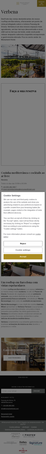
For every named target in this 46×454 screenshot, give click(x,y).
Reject (23, 244)
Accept (23, 257)
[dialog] (23, 227)
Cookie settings (23, 250)
